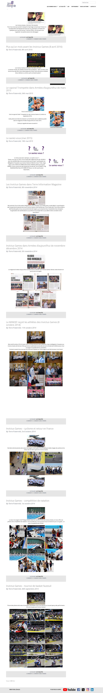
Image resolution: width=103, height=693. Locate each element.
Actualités (62, 6)
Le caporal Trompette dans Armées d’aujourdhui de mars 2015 (36, 89)
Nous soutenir (84, 6)
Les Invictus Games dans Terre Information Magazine (33, 184)
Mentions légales (14, 689)
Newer (8, 681)
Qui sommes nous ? (52, 6)
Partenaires (74, 6)
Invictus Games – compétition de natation (27, 500)
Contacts (93, 6)
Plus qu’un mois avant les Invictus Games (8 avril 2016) (34, 46)
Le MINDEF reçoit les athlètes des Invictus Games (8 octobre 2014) (32, 323)
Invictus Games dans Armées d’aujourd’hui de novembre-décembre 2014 (36, 247)
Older (13, 681)
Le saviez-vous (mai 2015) (19, 138)
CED (68, 6)
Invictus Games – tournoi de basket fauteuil (28, 585)
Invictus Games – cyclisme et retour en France (29, 428)
